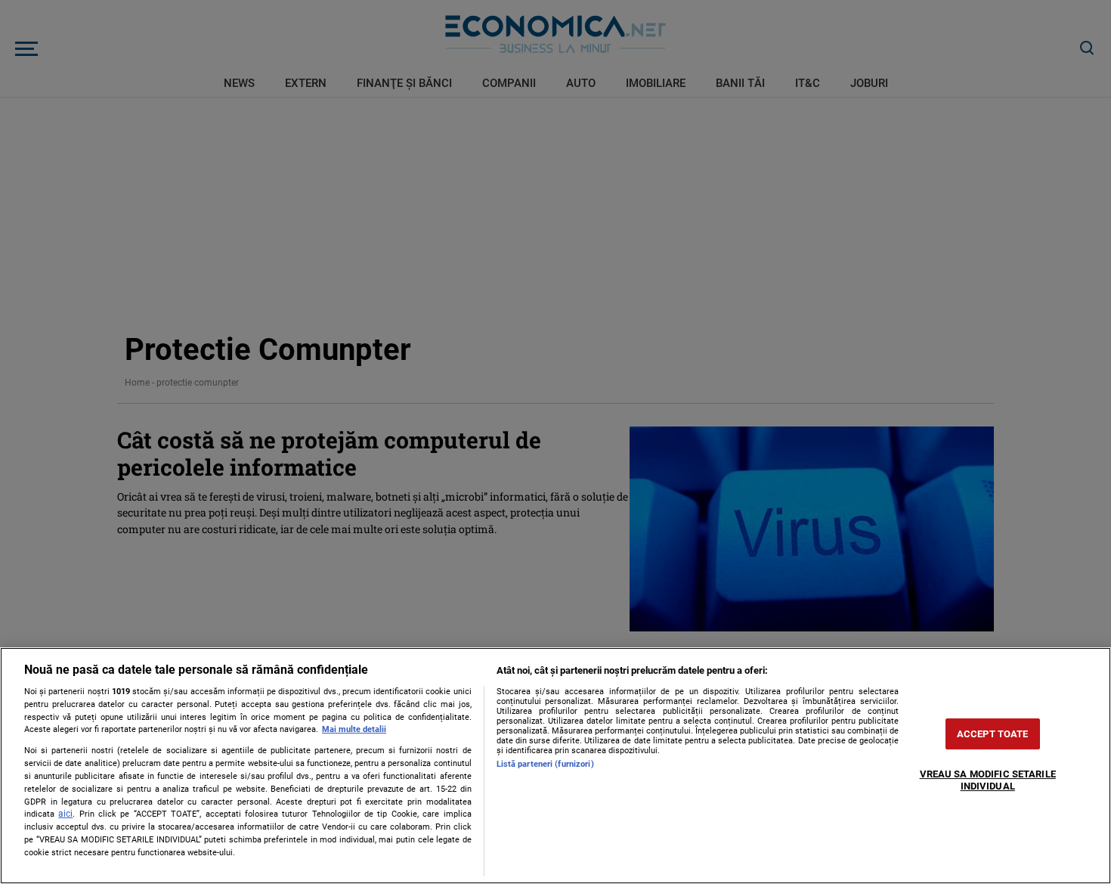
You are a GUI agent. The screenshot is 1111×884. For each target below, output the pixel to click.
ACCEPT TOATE (993, 734)
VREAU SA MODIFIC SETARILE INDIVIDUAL (988, 780)
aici (65, 813)
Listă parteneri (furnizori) (545, 764)
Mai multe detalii (354, 729)
